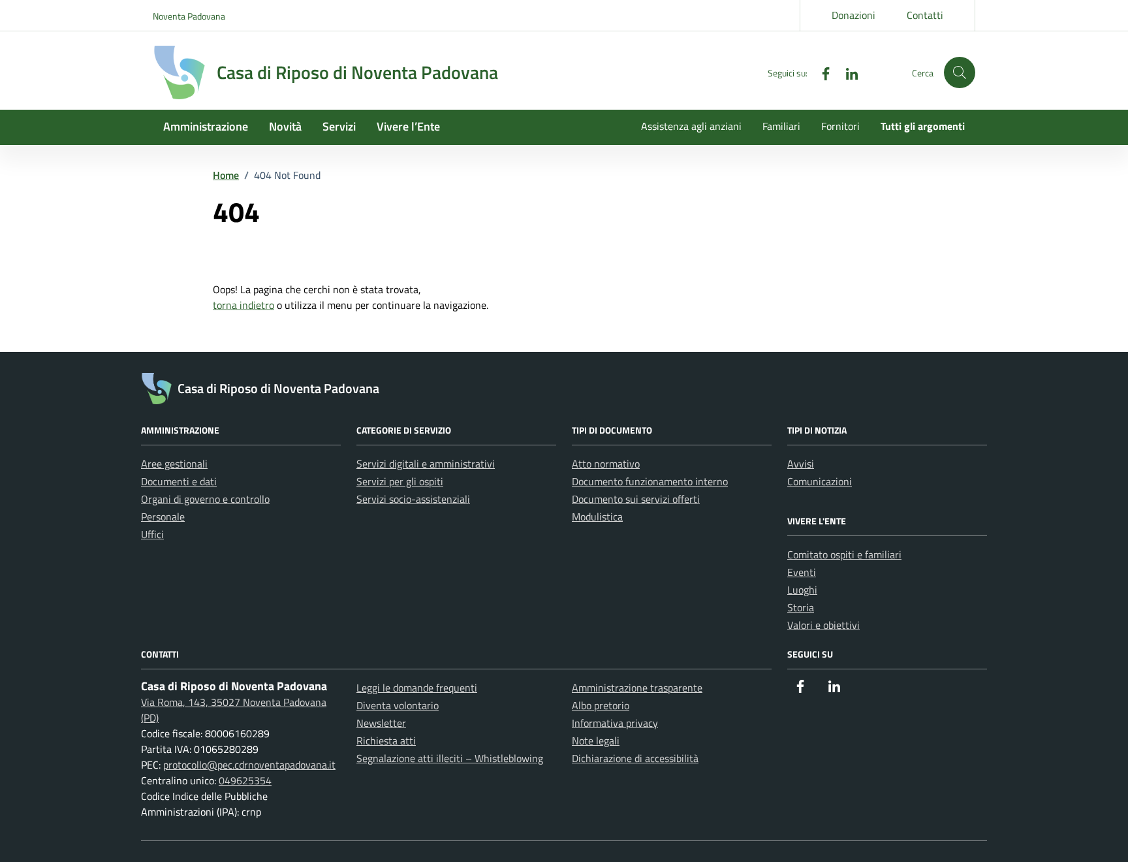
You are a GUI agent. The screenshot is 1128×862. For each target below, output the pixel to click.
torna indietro (243, 305)
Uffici (152, 534)
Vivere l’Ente (408, 126)
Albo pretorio (600, 705)
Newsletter (381, 723)
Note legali (595, 740)
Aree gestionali (174, 463)
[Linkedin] (847, 72)
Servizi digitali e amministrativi (425, 463)
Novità (285, 126)
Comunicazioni (819, 481)
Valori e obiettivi (823, 625)
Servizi (339, 126)
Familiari (781, 126)
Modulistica (597, 516)
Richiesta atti (386, 740)
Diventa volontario (397, 705)
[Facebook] (820, 72)
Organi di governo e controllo (205, 499)
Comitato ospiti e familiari (844, 554)
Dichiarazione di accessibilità (635, 758)
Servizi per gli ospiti (399, 481)
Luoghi (802, 590)
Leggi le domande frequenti (416, 687)
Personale (163, 516)
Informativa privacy (615, 723)
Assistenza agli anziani (691, 126)
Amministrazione (205, 126)
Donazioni (853, 15)
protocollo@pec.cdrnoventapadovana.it (249, 765)
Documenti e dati (179, 481)
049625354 (245, 780)
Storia (800, 607)
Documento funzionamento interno (650, 481)
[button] (959, 72)
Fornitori (840, 126)
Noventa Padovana (189, 16)
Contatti (925, 15)
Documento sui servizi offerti (636, 499)
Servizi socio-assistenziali (413, 499)
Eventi (801, 572)
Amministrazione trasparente (637, 687)
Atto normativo (606, 463)
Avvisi (800, 463)
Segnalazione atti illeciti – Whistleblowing (449, 758)
